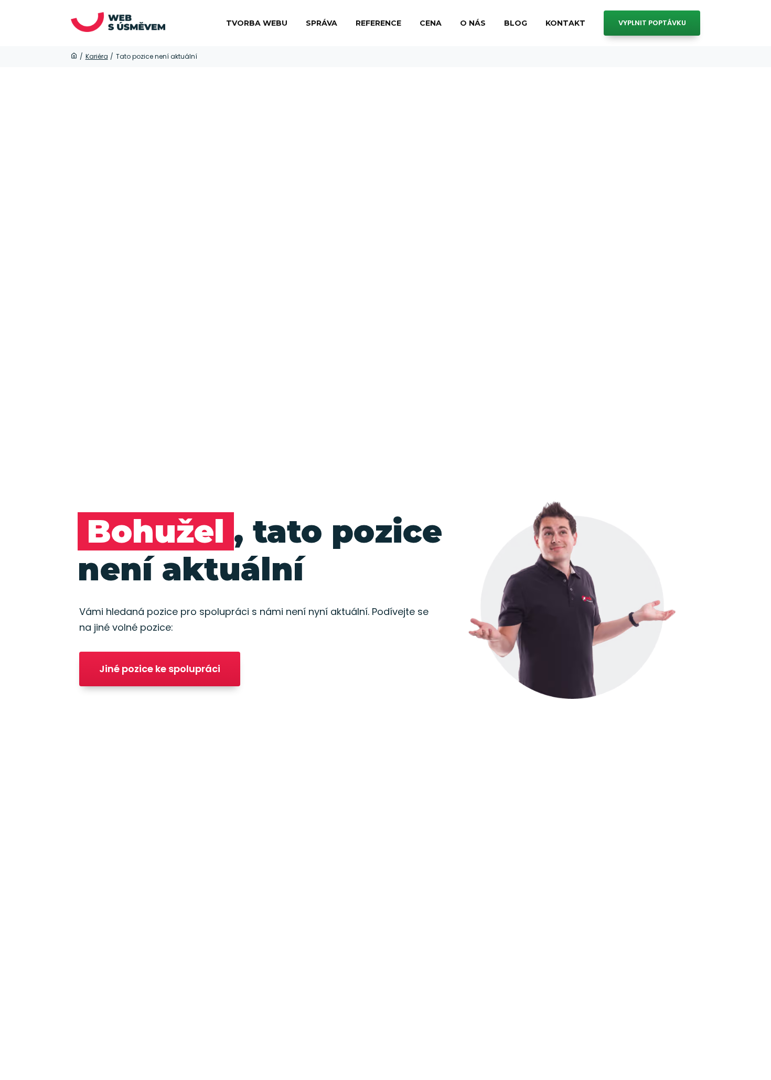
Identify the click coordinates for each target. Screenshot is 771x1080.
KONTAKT (565, 23)
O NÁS (473, 23)
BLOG (515, 23)
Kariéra (96, 56)
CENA (431, 23)
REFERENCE (378, 23)
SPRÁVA (321, 23)
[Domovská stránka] (74, 56)
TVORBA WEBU (256, 23)
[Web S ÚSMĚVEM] (118, 23)
